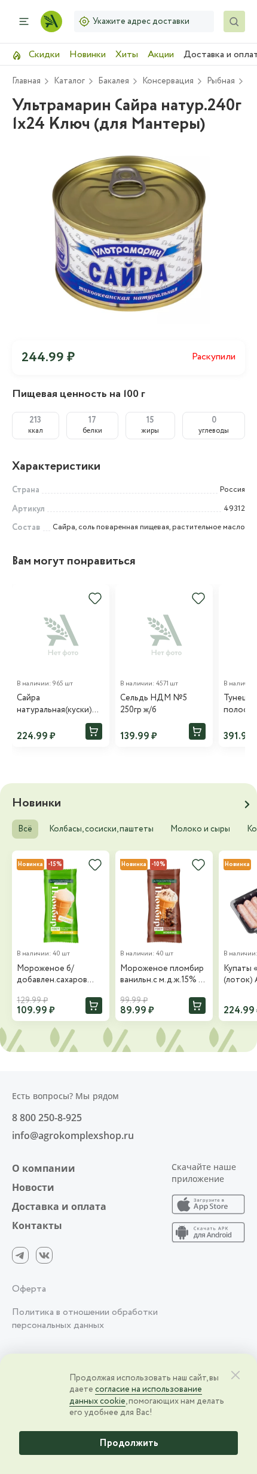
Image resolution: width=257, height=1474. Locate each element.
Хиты (126, 54)
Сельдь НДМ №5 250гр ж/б (153, 704)
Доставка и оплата (59, 1206)
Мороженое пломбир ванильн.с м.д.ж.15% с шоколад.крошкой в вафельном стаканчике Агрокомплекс (162, 974)
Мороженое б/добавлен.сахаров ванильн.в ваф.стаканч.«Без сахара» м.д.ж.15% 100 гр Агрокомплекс (59, 974)
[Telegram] (20, 1255)
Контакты (37, 1225)
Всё (25, 829)
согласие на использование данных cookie (135, 1395)
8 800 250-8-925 (47, 1117)
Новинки (87, 54)
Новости (33, 1187)
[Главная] (51, 21)
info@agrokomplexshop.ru (73, 1135)
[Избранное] (95, 598)
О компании (43, 1168)
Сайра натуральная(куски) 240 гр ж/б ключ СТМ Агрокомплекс (57, 704)
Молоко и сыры (200, 829)
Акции (161, 54)
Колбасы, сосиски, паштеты (101, 829)
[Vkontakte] (44, 1255)
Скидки (43, 54)
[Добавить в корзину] (93, 731)
